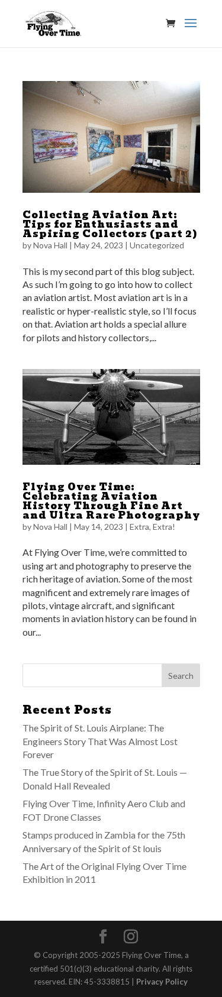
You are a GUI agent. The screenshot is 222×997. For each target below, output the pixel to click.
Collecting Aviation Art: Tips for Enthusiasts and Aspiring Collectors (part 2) (110, 224)
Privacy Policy (162, 981)
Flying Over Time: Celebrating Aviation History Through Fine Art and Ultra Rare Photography (111, 501)
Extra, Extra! (152, 527)
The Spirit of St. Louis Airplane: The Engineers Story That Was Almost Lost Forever (100, 741)
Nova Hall (50, 245)
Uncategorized (157, 245)
